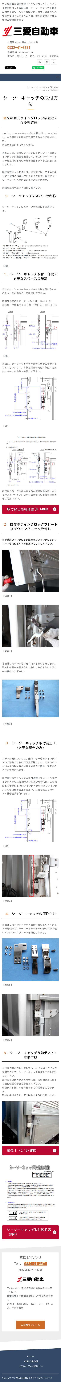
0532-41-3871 (35, 1264)
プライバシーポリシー (31, 1366)
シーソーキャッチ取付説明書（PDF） (29, 1232)
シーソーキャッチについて (47, 87)
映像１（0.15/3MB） (22, 1150)
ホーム (30, 87)
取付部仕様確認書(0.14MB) (28, 509)
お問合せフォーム (30, 1325)
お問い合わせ (31, 1361)
